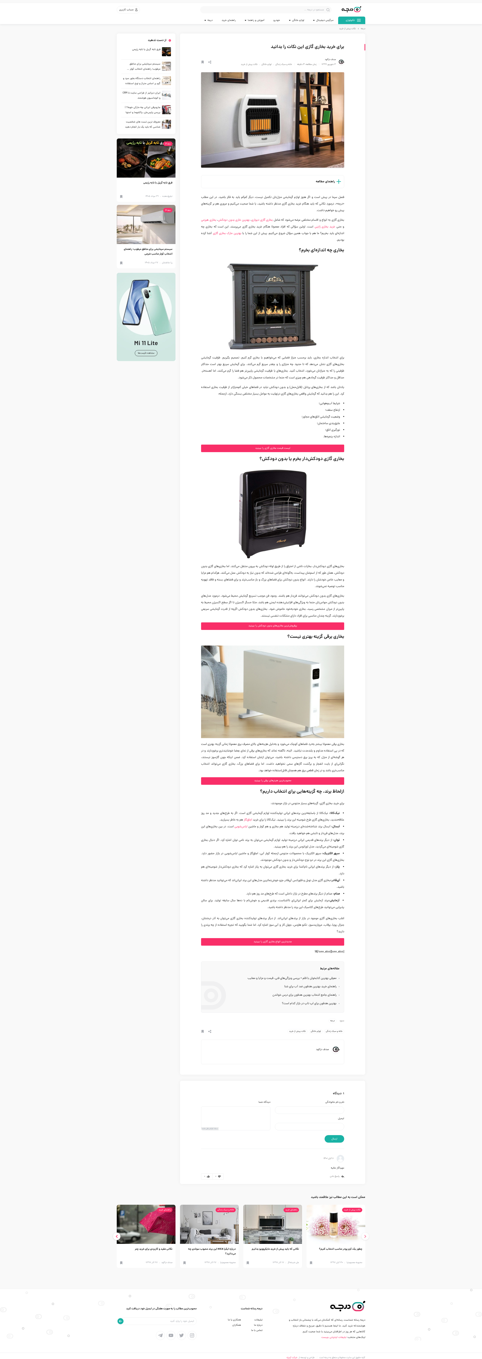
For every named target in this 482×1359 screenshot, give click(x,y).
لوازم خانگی (266, 64)
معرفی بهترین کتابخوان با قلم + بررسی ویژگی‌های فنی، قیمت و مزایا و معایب (292, 978)
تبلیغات (258, 1320)
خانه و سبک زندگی (283, 64)
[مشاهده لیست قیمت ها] (146, 317)
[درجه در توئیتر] (181, 1335)
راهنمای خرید (229, 20)
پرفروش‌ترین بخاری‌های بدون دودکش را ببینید (272, 626)
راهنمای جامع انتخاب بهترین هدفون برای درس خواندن (304, 995)
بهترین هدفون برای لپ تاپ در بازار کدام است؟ (309, 1003)
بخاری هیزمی (208, 220)
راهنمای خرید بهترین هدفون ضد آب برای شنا (310, 986)
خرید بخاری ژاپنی (325, 227)
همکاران (236, 1325)
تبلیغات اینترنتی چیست (333, 1337)
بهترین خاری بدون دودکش (234, 220)
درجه (363, 28)
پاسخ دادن (335, 1176)
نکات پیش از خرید (347, 28)
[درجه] (351, 10)
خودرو (276, 20)
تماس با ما (256, 1330)
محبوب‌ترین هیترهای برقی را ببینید (272, 781)
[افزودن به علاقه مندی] (202, 62)
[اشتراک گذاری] (209, 62)
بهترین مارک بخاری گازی (227, 233)
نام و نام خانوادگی (334, 1102)
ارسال (334, 1139)
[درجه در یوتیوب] (170, 1335)
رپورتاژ (168, 143)
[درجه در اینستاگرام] (192, 1335)
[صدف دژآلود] (341, 62)
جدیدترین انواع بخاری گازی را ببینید (273, 942)
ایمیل (341, 1119)
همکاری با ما (234, 1320)
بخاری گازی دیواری (262, 220)
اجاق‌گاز (248, 820)
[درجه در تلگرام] (160, 1335)
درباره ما (258, 1325)
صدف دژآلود (330, 59)
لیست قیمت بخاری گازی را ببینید (272, 448)
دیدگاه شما (264, 1102)
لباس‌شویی (240, 826)
